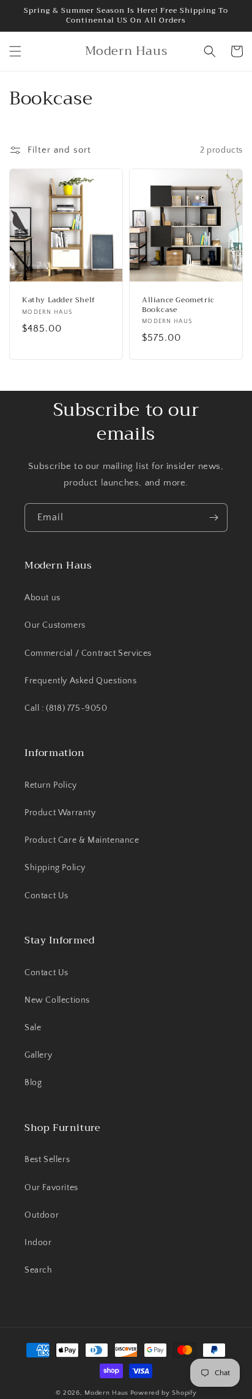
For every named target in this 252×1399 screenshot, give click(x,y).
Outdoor (41, 1215)
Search (38, 1270)
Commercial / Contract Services (88, 653)
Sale (32, 1028)
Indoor (38, 1243)
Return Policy (50, 785)
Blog (33, 1083)
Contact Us (46, 896)
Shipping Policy (55, 868)
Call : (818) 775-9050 (66, 708)
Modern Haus (106, 1393)
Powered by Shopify (163, 1393)
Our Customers (55, 625)
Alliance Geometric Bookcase (178, 305)
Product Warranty (60, 813)
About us (42, 598)
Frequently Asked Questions (80, 681)
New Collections (57, 1000)
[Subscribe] (213, 517)
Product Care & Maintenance (81, 840)
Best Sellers (47, 1160)
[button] (15, 51)
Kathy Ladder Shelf (58, 300)
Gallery (38, 1055)
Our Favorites (51, 1188)
